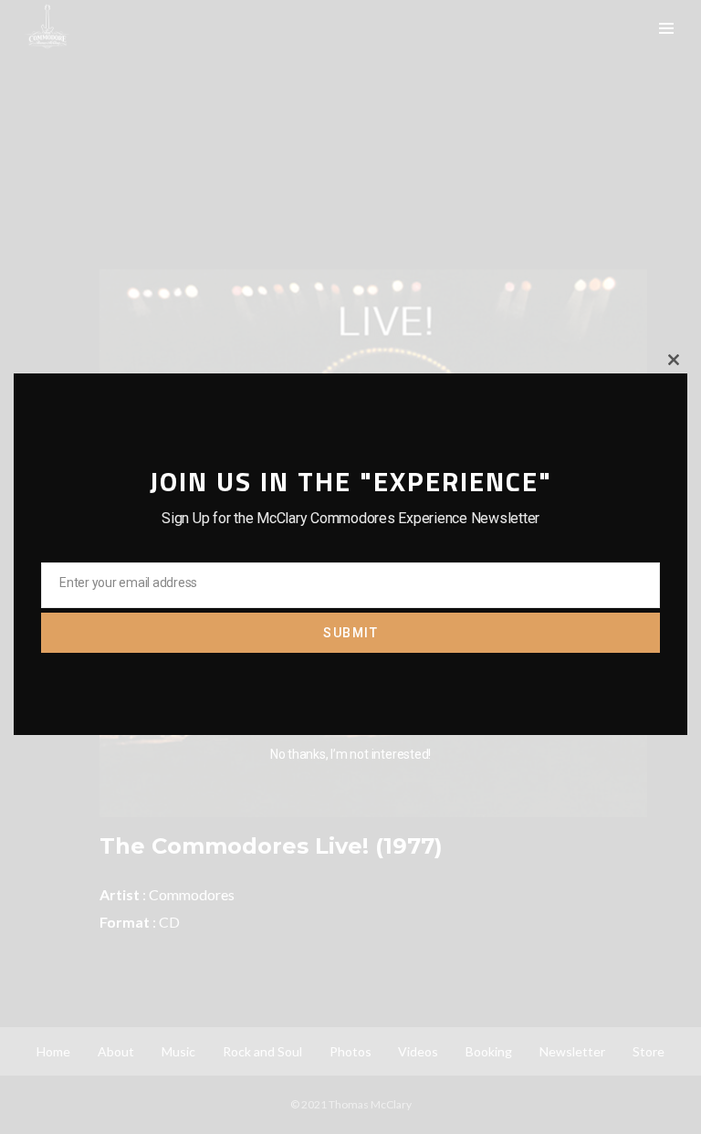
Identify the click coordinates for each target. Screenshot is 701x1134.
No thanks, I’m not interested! (350, 754)
